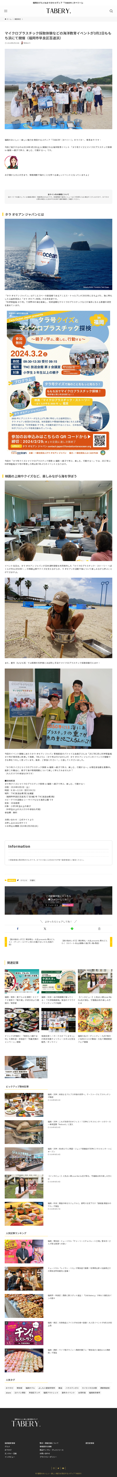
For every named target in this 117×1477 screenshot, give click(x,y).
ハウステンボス (72, 1388)
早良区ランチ (34, 1392)
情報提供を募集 (46, 1446)
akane (8, 1392)
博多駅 (19, 1388)
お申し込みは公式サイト (16, 822)
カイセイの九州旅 (89, 1388)
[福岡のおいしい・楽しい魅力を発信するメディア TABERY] (58, 11)
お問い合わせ (45, 1453)
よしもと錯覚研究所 (46, 1388)
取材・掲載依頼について (49, 1443)
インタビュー (10, 1457)
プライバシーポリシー (48, 1457)
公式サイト (24, 819)
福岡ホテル (30, 1388)
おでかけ (9, 1388)
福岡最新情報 (10, 1443)
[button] (18, 928)
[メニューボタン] (5, 11)
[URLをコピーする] (99, 928)
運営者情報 (89, 1443)
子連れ (32, 880)
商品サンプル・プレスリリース (51, 1450)
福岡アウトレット (51, 1392)
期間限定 (11, 880)
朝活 (60, 1388)
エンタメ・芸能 (11, 1453)
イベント (23, 880)
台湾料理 (82, 1392)
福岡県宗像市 (94, 1392)
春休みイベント (68, 1392)
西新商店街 (105, 1388)
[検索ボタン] (111, 11)
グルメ (7, 1446)
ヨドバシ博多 (20, 1392)
